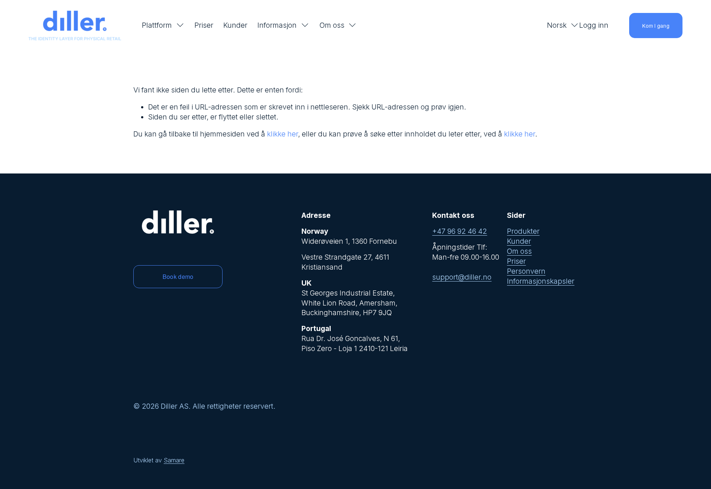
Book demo (178, 276)
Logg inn (593, 25)
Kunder (235, 25)
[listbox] (558, 25)
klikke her (282, 133)
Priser (203, 25)
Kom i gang (656, 25)
